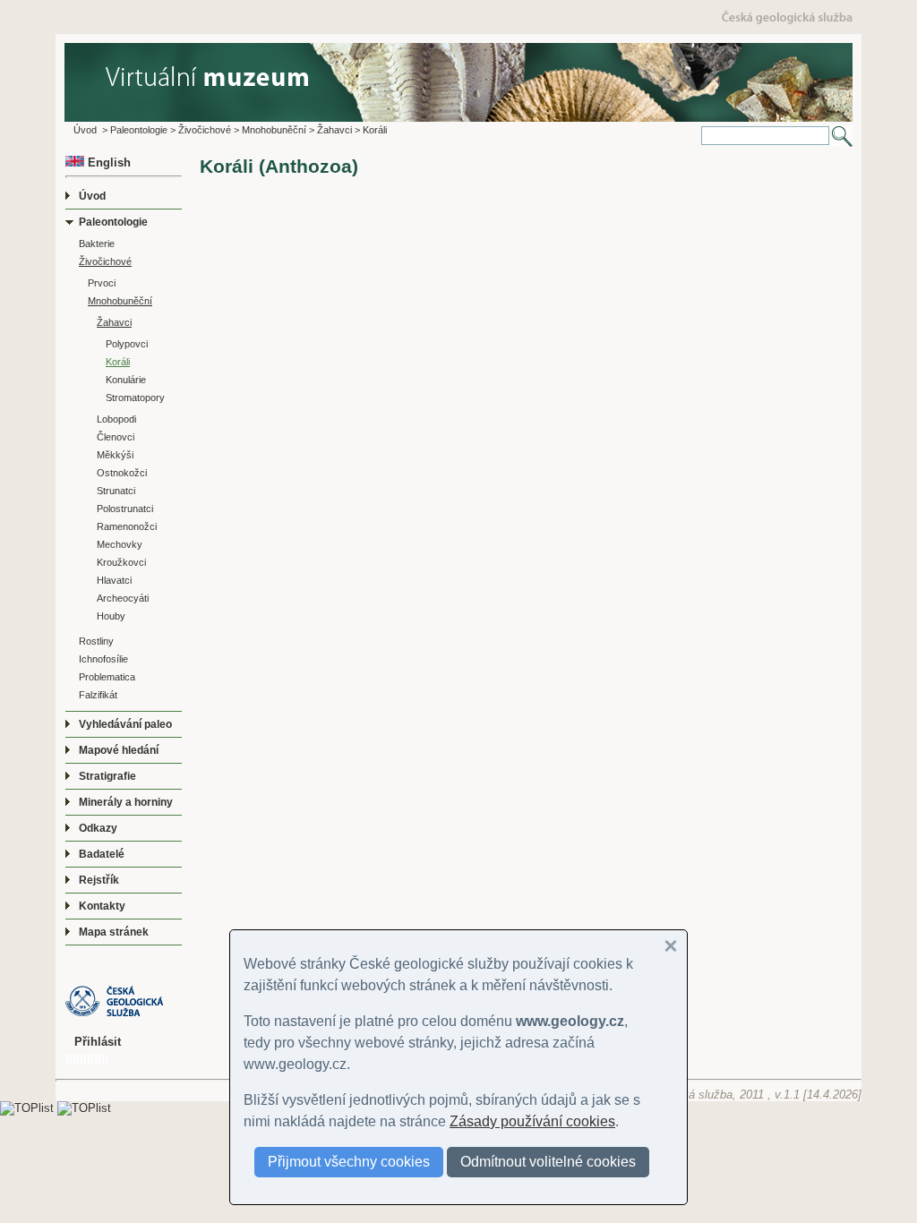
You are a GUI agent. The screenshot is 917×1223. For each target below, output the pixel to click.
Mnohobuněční (274, 129)
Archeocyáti (123, 598)
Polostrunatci (125, 508)
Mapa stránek (114, 932)
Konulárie (126, 379)
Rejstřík (99, 880)
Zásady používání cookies (532, 1121)
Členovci (115, 437)
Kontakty (102, 906)
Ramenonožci (127, 526)
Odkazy (98, 828)
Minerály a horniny (126, 802)
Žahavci (334, 129)
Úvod (85, 129)
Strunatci (116, 490)
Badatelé (101, 854)
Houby (111, 616)
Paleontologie (138, 129)
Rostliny (96, 641)
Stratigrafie (107, 776)
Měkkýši (115, 454)
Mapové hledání (119, 750)
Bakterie (97, 243)
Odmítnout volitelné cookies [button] (548, 1161)
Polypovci (127, 343)
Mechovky (119, 544)
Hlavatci (114, 580)
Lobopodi (116, 419)
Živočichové (204, 129)
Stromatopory (135, 397)
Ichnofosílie (103, 659)
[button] (671, 946)
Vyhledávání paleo (125, 724)
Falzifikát (98, 694)
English (107, 162)
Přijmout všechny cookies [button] (349, 1161)
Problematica (107, 676)
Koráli (375, 129)
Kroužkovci (121, 562)
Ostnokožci (122, 472)
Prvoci (102, 283)
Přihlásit (97, 1041)
